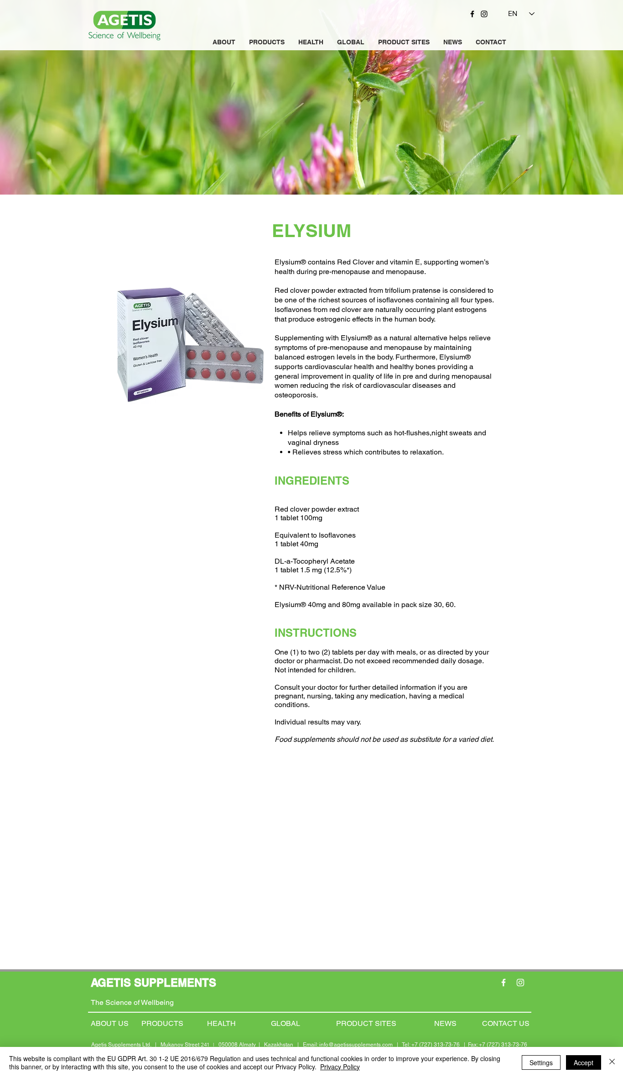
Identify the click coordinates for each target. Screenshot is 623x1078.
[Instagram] (484, 14)
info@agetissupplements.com (356, 1044)
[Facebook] (472, 14)
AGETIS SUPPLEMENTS (153, 982)
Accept (583, 1062)
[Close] (612, 1062)
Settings (541, 1062)
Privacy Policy (340, 1066)
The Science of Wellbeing (132, 1002)
